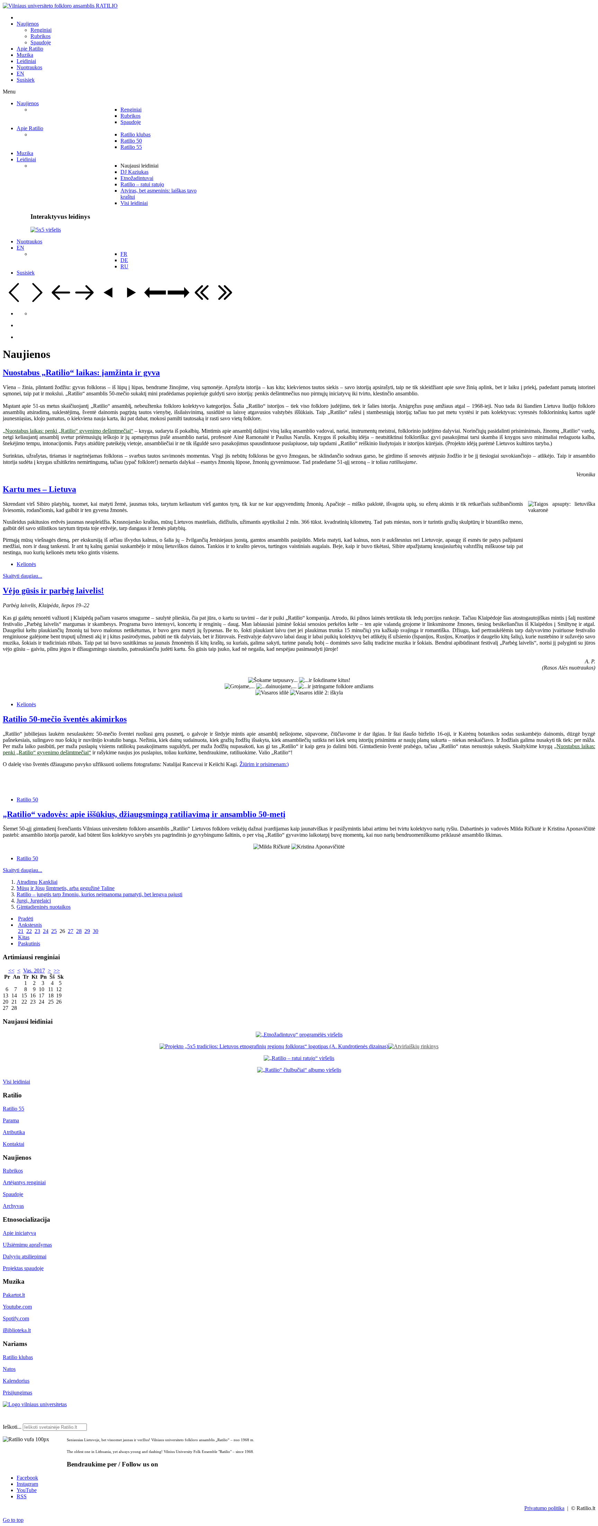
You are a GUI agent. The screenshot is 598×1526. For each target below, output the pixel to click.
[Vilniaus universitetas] (35, 1404)
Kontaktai (13, 1144)
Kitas (23, 937)
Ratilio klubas (18, 1357)
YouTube (27, 1490)
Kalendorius (16, 1381)
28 (79, 931)
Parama (11, 1120)
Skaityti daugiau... (22, 576)
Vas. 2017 (34, 970)
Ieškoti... (12, 1427)
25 (54, 931)
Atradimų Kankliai (37, 882)
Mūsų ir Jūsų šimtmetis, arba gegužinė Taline (66, 888)
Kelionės (26, 564)
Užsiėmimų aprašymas (27, 1245)
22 (29, 931)
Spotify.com (16, 1318)
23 (37, 931)
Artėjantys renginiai (24, 1182)
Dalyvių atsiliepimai (24, 1256)
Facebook (27, 1478)
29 (87, 931)
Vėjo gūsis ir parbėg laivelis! (53, 590)
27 (70, 931)
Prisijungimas (17, 1392)
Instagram (27, 1484)
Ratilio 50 (27, 799)
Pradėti (25, 919)
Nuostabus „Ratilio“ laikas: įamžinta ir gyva (81, 372)
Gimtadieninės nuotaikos (44, 907)
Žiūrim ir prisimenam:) (264, 764)
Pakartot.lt (14, 1295)
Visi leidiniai (16, 1082)
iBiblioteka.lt (17, 1330)
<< (11, 970)
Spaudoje (13, 1194)
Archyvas (13, 1206)
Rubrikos (13, 1171)
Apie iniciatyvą (19, 1233)
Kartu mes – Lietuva (39, 489)
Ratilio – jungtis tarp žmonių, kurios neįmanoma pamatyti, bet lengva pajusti (99, 894)
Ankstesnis (30, 925)
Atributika (14, 1132)
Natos (9, 1369)
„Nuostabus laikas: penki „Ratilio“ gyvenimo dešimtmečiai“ (68, 431)
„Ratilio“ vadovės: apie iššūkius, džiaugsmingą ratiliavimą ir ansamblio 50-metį (144, 814)
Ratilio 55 (13, 1109)
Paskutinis (29, 943)
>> (57, 970)
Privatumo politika (544, 1508)
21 (21, 931)
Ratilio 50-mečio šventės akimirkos (65, 719)
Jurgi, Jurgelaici (34, 901)
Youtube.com (17, 1307)
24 (45, 931)
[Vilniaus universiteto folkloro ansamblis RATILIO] (60, 6)
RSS (22, 1496)
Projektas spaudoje (23, 1268)
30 (95, 931)
